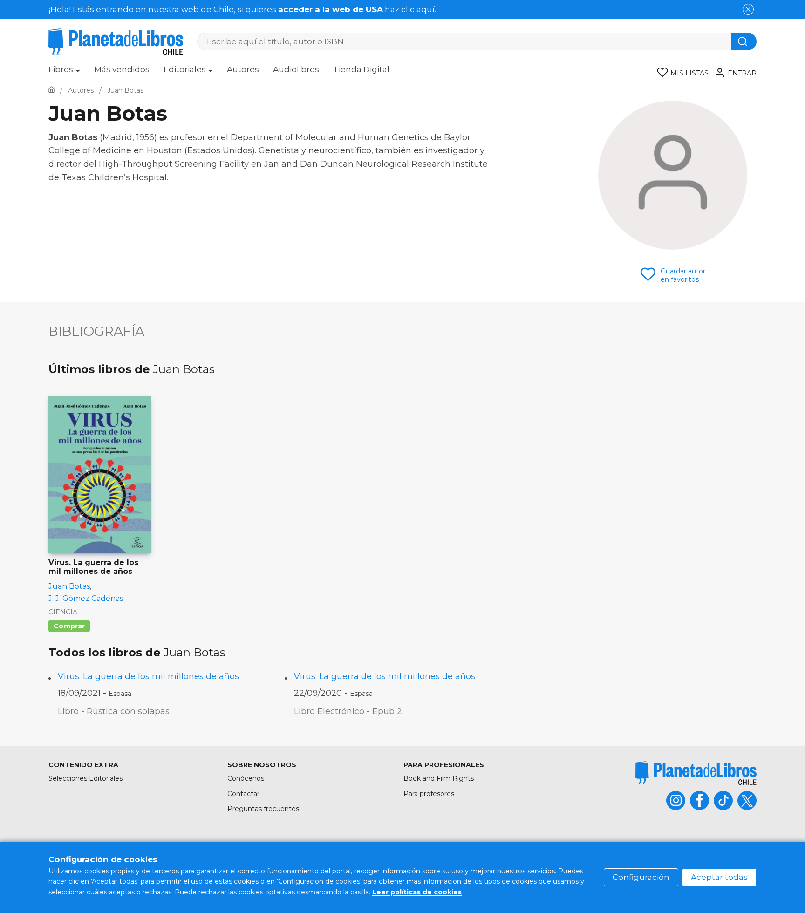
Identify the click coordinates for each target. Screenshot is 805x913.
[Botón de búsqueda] (744, 41)
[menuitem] (64, 72)
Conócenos (245, 778)
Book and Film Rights (438, 778)
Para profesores (428, 794)
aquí (425, 9)
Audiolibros (296, 69)
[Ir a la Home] (51, 90)
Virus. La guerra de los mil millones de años (148, 676)
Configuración (641, 877)
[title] (696, 773)
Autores (243, 69)
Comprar (69, 626)
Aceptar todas (719, 877)
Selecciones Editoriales (85, 778)
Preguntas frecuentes (263, 808)
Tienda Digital (361, 69)
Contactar (243, 794)
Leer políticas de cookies (417, 892)
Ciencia (62, 612)
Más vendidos (122, 69)
